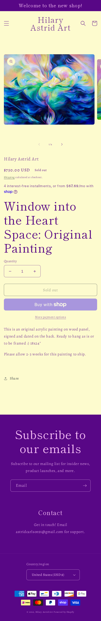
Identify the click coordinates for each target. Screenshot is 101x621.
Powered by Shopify (64, 612)
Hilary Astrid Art (44, 612)
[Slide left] (39, 144)
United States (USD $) (48, 574)
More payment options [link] (50, 317)
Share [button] (14, 378)
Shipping (9, 177)
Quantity (10, 261)
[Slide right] (62, 144)
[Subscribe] (84, 486)
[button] (6, 23)
